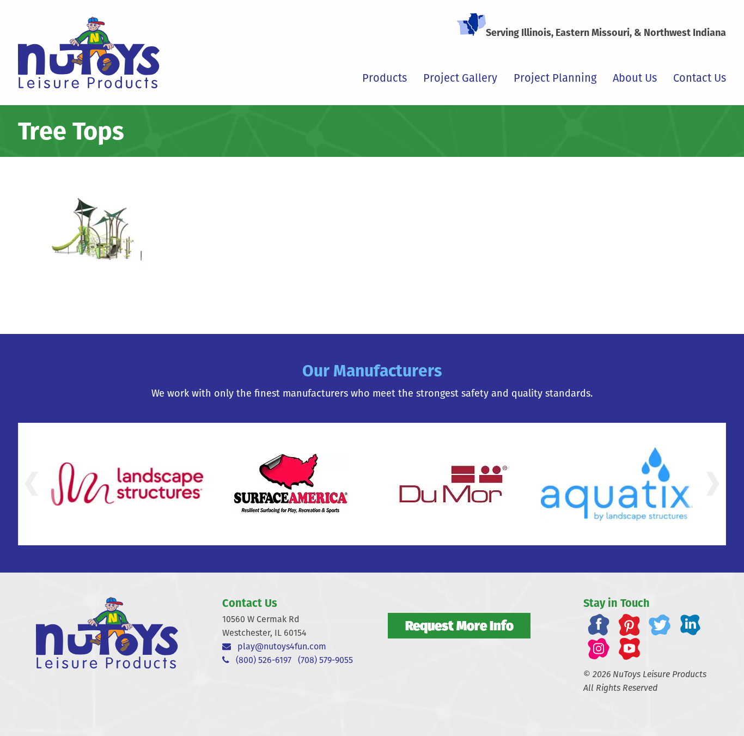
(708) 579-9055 (325, 660)
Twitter (659, 625)
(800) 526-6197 (260, 660)
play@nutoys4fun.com (278, 646)
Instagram (598, 649)
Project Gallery (460, 78)
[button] (31, 484)
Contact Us (699, 78)
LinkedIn (690, 625)
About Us (635, 78)
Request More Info (459, 625)
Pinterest (629, 625)
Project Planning (555, 78)
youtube (629, 649)
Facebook (598, 625)
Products (384, 78)
